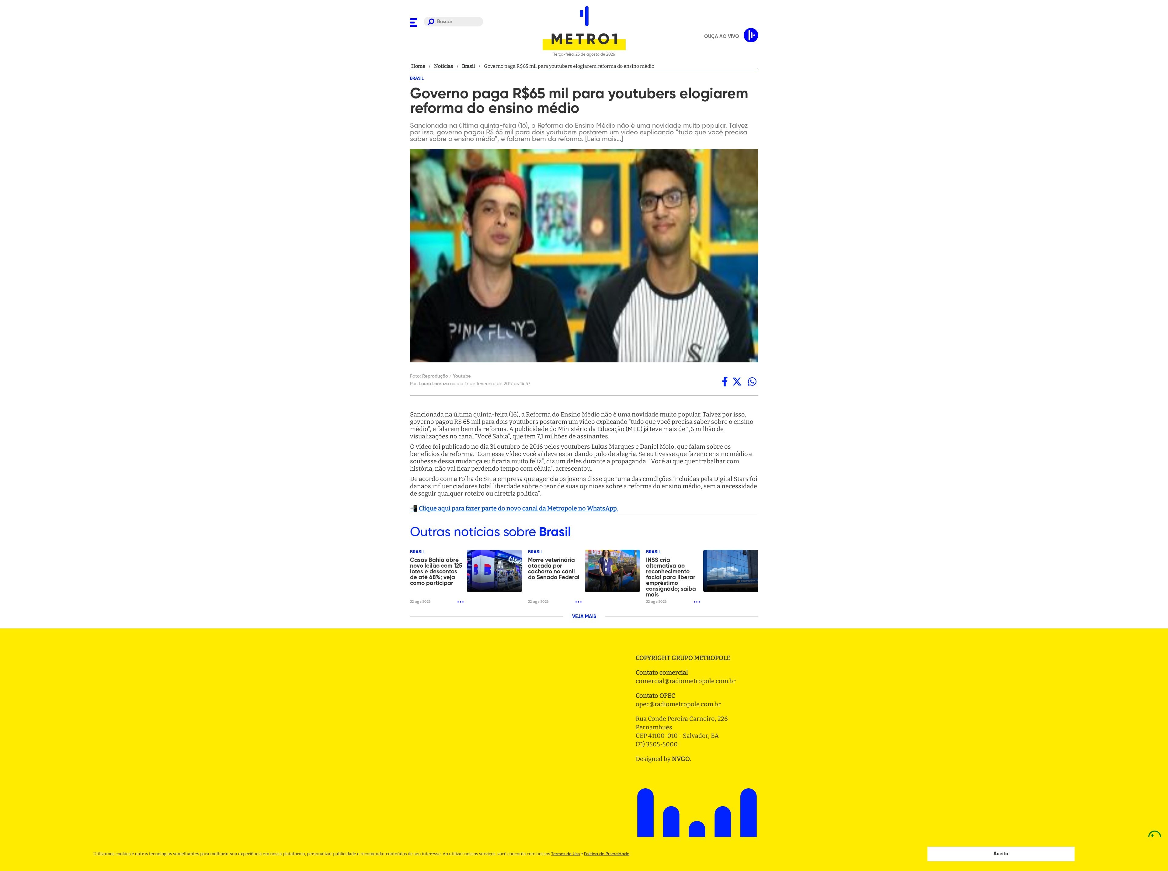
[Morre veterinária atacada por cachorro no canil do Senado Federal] (612, 571)
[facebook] (725, 381)
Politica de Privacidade (606, 854)
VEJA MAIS (584, 616)
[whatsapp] (752, 381)
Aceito (1000, 854)
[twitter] (737, 381)
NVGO (681, 758)
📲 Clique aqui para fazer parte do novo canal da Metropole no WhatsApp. (514, 508)
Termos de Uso (565, 854)
